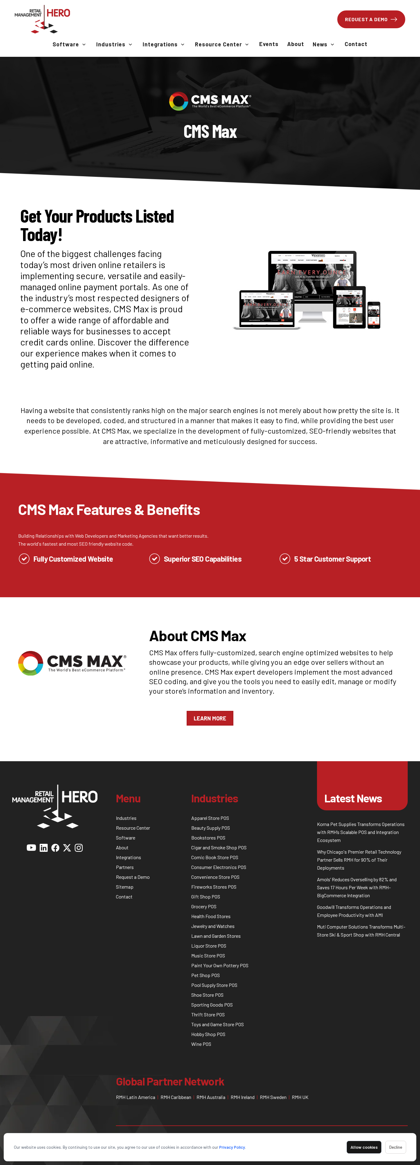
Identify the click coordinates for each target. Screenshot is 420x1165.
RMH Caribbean (175, 1097)
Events (269, 44)
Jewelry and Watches (213, 926)
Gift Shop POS (205, 896)
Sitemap (124, 887)
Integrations (160, 44)
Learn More (210, 718)
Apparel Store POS (210, 818)
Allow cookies (364, 1147)
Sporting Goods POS (212, 1004)
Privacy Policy (232, 1147)
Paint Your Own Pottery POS (219, 965)
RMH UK (300, 1097)
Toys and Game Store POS (217, 1024)
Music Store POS (208, 955)
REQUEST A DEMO (366, 19)
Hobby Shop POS (208, 1034)
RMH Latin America (135, 1097)
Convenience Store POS (215, 877)
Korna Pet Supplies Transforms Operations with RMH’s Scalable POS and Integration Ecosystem (361, 832)
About (295, 44)
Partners (125, 867)
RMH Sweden (273, 1097)
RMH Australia (210, 1097)
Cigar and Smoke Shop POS (219, 847)
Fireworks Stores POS (213, 887)
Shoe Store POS (207, 995)
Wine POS (201, 1044)
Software (66, 44)
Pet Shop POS (205, 975)
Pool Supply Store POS (214, 985)
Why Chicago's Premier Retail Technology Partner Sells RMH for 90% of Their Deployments (359, 860)
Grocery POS (203, 906)
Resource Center (218, 44)
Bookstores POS (208, 837)
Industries (110, 44)
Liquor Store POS (208, 946)
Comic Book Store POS (214, 857)
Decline (395, 1147)
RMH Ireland (243, 1097)
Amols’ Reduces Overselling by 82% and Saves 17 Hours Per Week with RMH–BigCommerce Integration (357, 887)
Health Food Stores (211, 916)
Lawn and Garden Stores (216, 936)
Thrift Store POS (208, 1014)
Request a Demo (133, 877)
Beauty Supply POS (210, 828)
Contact (356, 44)
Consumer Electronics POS (218, 867)
